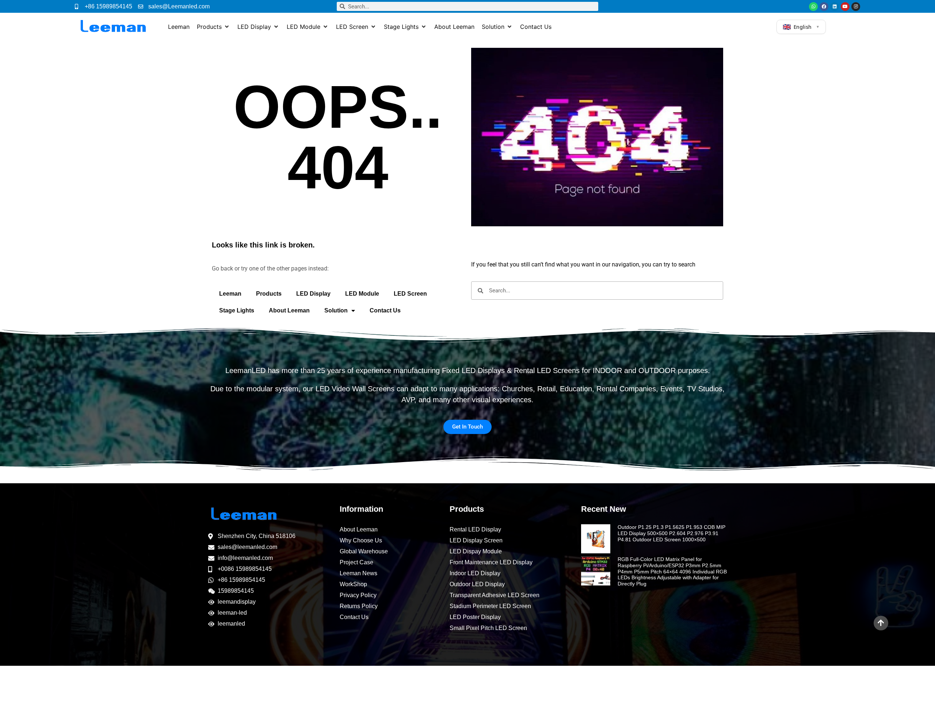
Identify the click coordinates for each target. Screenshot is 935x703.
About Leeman (289, 310)
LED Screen (410, 294)
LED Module (362, 294)
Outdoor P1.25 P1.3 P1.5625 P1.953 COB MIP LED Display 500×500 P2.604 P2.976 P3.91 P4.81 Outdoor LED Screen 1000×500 (671, 533)
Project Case (356, 562)
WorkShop (353, 584)
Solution (336, 310)
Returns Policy (359, 606)
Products (269, 294)
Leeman (230, 294)
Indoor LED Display (475, 573)
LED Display (313, 294)
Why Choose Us (361, 540)
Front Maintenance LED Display (491, 562)
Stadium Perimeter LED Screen (490, 606)
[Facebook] (824, 6)
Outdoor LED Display (477, 584)
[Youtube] (845, 6)
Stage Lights (236, 310)
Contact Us (385, 310)
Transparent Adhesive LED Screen (494, 595)
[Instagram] (855, 6)
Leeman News (358, 573)
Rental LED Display (475, 529)
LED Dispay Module (476, 551)
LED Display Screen (476, 540)
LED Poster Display (475, 617)
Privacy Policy (358, 595)
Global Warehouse (364, 551)
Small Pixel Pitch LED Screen (488, 628)
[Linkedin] (834, 6)
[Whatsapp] (813, 6)
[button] (213, 26)
